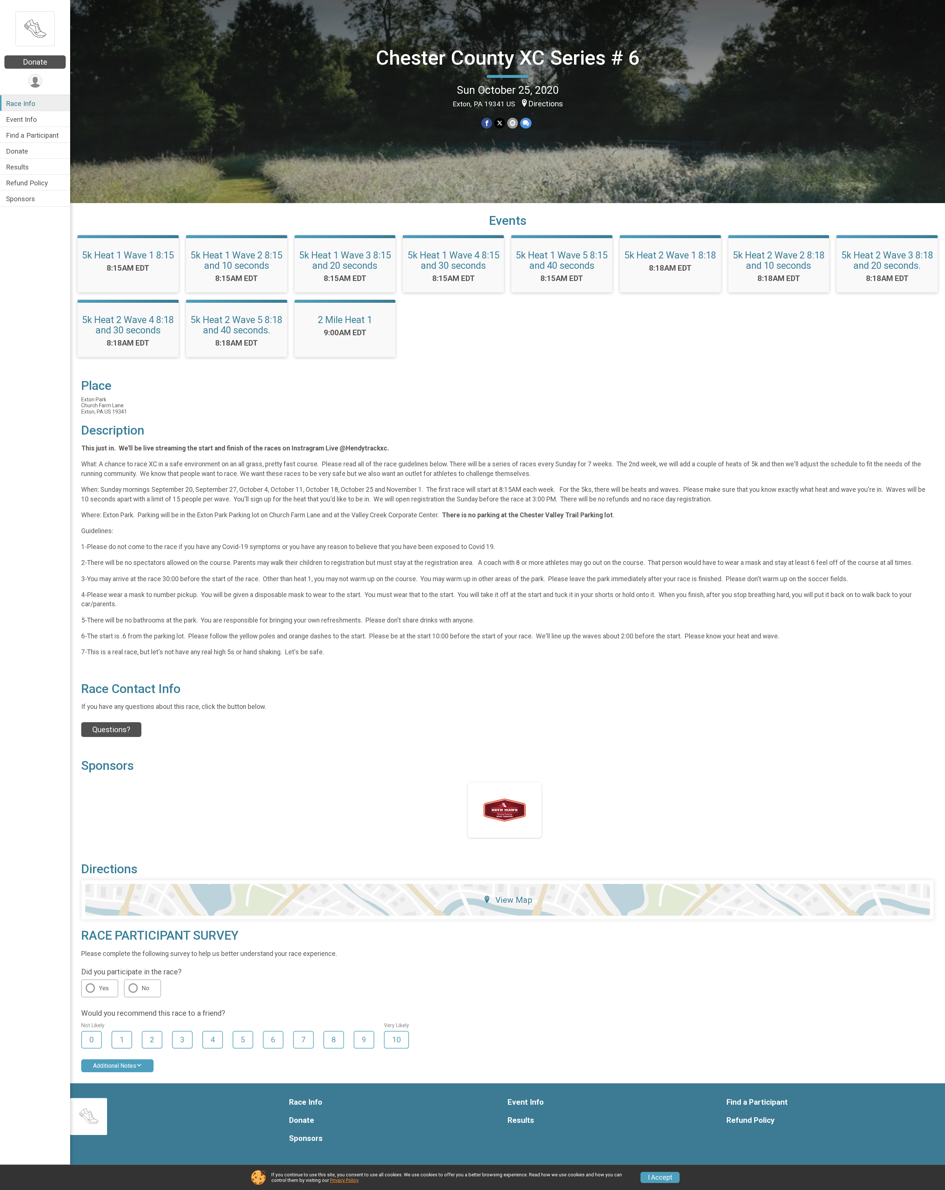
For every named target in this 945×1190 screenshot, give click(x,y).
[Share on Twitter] (499, 123)
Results (17, 167)
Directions (545, 103)
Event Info (21, 119)
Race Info (20, 103)
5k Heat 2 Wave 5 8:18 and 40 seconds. (236, 325)
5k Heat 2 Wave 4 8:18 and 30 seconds (128, 325)
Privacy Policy (344, 1180)
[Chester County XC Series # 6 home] (35, 28)
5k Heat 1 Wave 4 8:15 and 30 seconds (453, 260)
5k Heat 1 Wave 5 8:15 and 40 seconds (562, 260)
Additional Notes (114, 1065)
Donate (35, 62)
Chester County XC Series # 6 (508, 57)
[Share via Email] (512, 123)
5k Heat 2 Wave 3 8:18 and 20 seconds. (887, 260)
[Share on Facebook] (486, 123)
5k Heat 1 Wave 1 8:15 (128, 255)
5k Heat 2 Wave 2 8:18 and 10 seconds (779, 260)
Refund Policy (27, 183)
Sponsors (20, 199)
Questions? (111, 729)
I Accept (660, 1177)
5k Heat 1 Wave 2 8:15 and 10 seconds (236, 260)
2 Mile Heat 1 (345, 319)
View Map (513, 900)
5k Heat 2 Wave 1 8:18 (670, 255)
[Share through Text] (526, 123)
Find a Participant (32, 135)
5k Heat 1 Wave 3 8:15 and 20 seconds (345, 260)
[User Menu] (35, 81)
